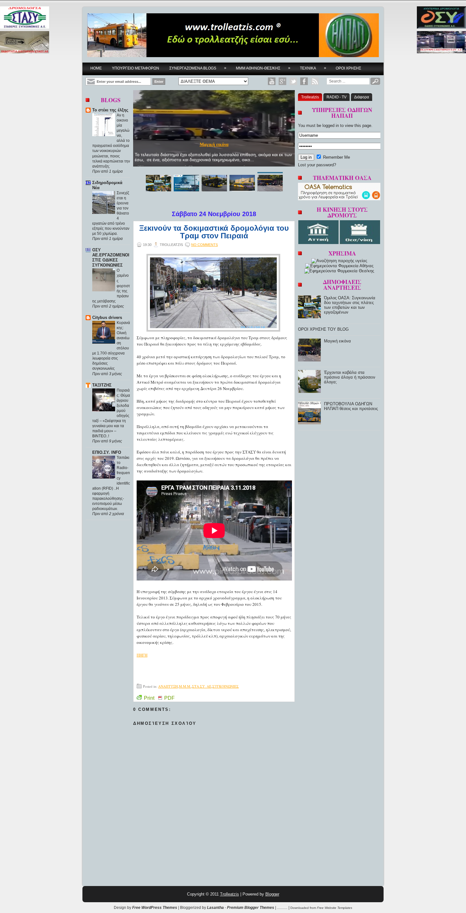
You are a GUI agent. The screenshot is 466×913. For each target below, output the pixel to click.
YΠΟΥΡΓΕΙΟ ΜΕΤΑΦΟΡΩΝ (135, 68)
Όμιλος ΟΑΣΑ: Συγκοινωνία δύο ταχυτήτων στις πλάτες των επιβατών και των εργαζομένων (214, 142)
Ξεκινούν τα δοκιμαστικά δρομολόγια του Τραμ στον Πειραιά (214, 232)
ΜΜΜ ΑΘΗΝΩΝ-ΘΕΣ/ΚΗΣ (263, 68)
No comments (204, 245)
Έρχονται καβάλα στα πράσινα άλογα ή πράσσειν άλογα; (349, 377)
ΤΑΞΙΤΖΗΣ (102, 385)
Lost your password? (317, 164)
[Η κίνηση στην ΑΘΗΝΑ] (319, 242)
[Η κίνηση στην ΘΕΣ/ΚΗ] (360, 242)
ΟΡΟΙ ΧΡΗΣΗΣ (348, 68)
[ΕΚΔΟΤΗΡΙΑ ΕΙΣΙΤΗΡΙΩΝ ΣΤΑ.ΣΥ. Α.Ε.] (24, 42)
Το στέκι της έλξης (110, 110)
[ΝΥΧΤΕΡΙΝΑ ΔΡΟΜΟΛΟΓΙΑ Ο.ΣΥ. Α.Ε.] (441, 18)
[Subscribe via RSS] (315, 81)
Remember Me (336, 157)
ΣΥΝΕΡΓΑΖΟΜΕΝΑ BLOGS (197, 68)
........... (282, 907)
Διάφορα (361, 97)
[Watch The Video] (271, 81)
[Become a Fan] (304, 81)
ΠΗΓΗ (142, 655)
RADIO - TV (336, 97)
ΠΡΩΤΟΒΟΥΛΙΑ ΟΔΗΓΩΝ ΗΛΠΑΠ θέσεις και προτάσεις (351, 406)
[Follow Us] (293, 81)
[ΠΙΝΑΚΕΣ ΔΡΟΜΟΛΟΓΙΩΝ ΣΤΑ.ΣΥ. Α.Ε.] (24, 18)
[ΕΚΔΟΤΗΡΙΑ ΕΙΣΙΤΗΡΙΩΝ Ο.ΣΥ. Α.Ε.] (441, 42)
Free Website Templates (334, 908)
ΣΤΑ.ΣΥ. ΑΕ (201, 686)
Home (96, 68)
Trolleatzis (310, 97)
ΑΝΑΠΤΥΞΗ (168, 686)
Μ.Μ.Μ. (185, 686)
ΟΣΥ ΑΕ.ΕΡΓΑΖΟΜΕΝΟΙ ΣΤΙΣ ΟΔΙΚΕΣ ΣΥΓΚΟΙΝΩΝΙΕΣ (110, 258)
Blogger (272, 894)
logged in (330, 125)
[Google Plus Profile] (282, 81)
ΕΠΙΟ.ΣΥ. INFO (106, 452)
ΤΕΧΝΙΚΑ (313, 68)
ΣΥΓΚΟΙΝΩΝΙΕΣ (225, 686)
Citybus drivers (107, 317)
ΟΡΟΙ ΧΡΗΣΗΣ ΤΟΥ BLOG (323, 329)
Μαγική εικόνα (337, 341)
